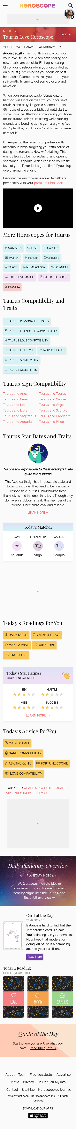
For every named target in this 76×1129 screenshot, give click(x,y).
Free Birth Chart (55, 277)
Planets (61, 267)
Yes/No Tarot (48, 635)
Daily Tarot (18, 635)
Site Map (28, 1090)
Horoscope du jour (52, 1090)
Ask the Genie (20, 763)
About (10, 1075)
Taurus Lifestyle (20, 350)
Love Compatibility (25, 773)
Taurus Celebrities (22, 369)
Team (22, 1075)
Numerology (35, 267)
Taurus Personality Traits (28, 321)
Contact (12, 1090)
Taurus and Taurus (52, 394)
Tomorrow (46, 46)
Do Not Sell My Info (51, 1082)
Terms (14, 1082)
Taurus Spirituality (22, 360)
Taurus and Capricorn (54, 416)
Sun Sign (14, 248)
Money (13, 257)
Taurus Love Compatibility (27, 340)
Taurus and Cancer (52, 399)
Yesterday (12, 46)
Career (51, 248)
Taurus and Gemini (16, 399)
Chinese (53, 257)
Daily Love (46, 645)
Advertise (64, 1075)
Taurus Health (53, 350)
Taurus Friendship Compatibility (32, 330)
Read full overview (38, 898)
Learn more (36, 715)
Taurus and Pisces (52, 422)
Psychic (13, 286)
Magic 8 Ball (19, 743)
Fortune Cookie (54, 763)
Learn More (37, 512)
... (60, 45)
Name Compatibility (25, 753)
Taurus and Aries (15, 394)
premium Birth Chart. (49, 183)
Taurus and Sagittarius (19, 416)
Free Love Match (21, 277)
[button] (69, 1090)
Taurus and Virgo (51, 405)
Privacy (28, 1082)
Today (29, 46)
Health (32, 257)
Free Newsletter (41, 1075)
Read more (35, 956)
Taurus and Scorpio (53, 410)
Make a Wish (18, 645)
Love (34, 248)
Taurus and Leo (14, 405)
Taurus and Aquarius (18, 422)
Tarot (12, 267)
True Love (18, 655)
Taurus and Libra (15, 410)
